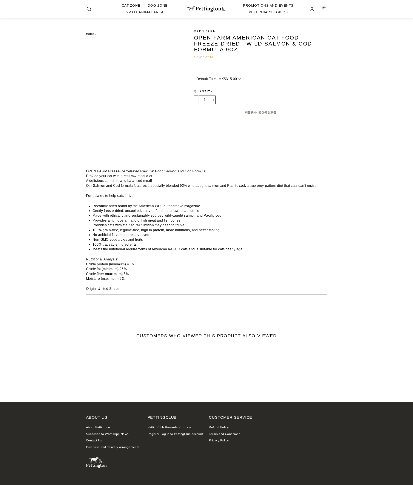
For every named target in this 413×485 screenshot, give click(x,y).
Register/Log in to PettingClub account (175, 434)
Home (90, 33)
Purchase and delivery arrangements (112, 447)
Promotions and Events (268, 5)
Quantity (203, 91)
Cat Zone (131, 5)
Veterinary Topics (268, 12)
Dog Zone (158, 5)
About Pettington (98, 427)
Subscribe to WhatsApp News (107, 434)
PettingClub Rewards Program (169, 427)
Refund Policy (219, 427)
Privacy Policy (219, 440)
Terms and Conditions (224, 434)
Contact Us (94, 440)
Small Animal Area (145, 12)
